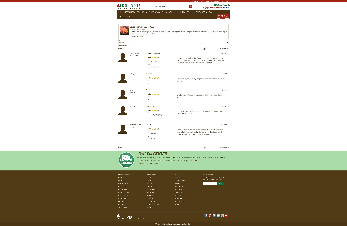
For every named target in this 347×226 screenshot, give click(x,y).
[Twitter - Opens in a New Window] (218, 215)
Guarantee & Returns (152, 186)
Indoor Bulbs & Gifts (179, 192)
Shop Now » (226, 8)
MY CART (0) (222, 16)
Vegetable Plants (179, 186)
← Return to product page (137, 36)
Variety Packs (154, 12)
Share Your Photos (122, 207)
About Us (149, 177)
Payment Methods (151, 201)
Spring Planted (125, 16)
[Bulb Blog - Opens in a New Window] (222, 215)
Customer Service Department (206, 158)
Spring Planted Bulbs (180, 180)
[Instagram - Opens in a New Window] (214, 215)
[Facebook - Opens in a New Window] (205, 215)
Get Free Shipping (205, 1)
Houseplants (178, 195)
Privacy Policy (150, 198)
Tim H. (131, 90)
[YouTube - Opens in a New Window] (226, 215)
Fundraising (121, 204)
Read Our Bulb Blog (123, 195)
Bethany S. (132, 74)
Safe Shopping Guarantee (153, 204)
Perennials (141, 12)
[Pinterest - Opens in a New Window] (210, 215)
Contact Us (149, 183)
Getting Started (122, 177)
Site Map (149, 207)
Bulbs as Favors (121, 201)
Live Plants (179, 12)
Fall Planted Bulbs (126, 12)
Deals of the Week (215, 1)
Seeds (189, 12)
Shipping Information (152, 189)
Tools (211, 12)
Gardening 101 (121, 180)
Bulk (163, 12)
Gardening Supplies (123, 198)
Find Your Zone (122, 186)
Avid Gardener (133, 106)
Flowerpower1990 (134, 53)
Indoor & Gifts (200, 12)
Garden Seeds (178, 189)
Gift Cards (177, 204)
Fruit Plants (177, 183)
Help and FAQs (150, 192)
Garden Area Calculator (123, 192)
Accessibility (149, 180)
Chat (227, 1)
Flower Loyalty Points (123, 183)
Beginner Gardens (122, 189)
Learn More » (187, 224)
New (170, 12)
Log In (223, 1)
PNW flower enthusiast (135, 125)
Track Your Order (195, 1)
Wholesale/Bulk (178, 198)
